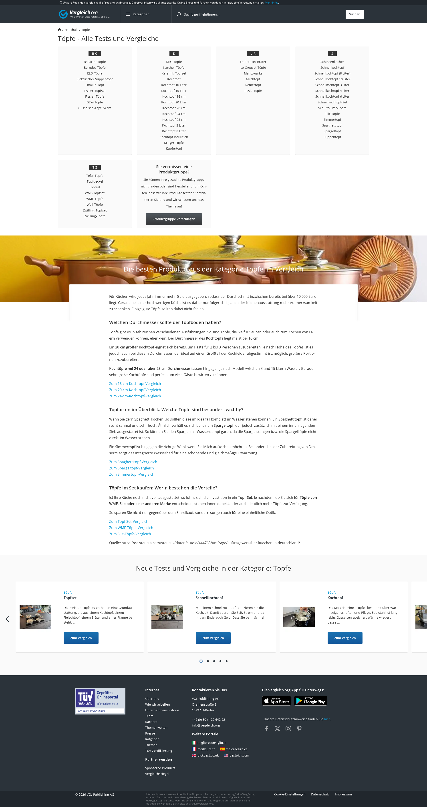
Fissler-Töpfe (94, 96)
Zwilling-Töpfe (94, 216)
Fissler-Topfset (95, 91)
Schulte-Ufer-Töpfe (332, 108)
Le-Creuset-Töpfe (253, 67)
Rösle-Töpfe (253, 91)
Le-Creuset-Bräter (253, 62)
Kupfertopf (174, 148)
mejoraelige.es (237, 749)
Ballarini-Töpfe (95, 62)
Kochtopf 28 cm (173, 119)
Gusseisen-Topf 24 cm (94, 108)
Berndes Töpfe (95, 67)
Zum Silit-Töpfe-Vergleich (130, 533)
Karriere (151, 722)
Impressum (343, 794)
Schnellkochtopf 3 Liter (332, 85)
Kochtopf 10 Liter (174, 85)
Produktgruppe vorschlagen (174, 219)
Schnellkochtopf (332, 67)
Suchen (354, 14)
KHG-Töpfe (174, 62)
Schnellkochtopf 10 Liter (332, 79)
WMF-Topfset (95, 193)
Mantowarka (253, 73)
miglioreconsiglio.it (211, 743)
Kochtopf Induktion (174, 137)
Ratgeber (152, 739)
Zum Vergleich (81, 638)
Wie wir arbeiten (157, 704)
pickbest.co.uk (208, 755)
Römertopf (253, 85)
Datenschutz (320, 794)
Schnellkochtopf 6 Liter (332, 96)
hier (327, 719)
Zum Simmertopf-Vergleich (131, 474)
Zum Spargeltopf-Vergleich (131, 468)
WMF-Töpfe (94, 199)
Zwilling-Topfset (95, 210)
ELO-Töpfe (95, 73)
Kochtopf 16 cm (173, 96)
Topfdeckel (95, 181)
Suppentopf (332, 137)
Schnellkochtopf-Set (332, 102)
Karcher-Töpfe (174, 67)
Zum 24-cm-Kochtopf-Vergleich (135, 396)
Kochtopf (174, 79)
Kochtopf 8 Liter (174, 131)
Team (149, 716)
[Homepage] (59, 30)
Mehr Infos (271, 2)
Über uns (152, 698)
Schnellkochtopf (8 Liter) (332, 73)
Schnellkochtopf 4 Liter (332, 91)
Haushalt (71, 30)
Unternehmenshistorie (162, 710)
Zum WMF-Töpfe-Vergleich (131, 527)
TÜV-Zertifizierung (158, 751)
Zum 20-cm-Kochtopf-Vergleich (135, 389)
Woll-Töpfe (95, 204)
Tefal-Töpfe (94, 175)
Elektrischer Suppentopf (95, 79)
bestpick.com (239, 755)
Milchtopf (253, 79)
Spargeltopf (332, 131)
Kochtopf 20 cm (173, 108)
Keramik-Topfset (174, 73)
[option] (81, 617)
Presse (150, 733)
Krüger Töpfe (174, 143)
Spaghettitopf (332, 125)
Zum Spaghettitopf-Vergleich (133, 461)
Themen (151, 745)
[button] (201, 661)
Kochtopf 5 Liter (174, 125)
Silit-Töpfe (332, 114)
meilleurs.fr (206, 749)
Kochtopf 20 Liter (174, 102)
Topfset (94, 187)
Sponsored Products (160, 768)
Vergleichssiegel (157, 774)
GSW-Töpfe (95, 102)
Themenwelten (156, 727)
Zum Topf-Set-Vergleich (128, 521)
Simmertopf (332, 119)
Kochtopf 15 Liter (174, 91)
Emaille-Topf (94, 85)
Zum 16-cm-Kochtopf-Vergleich (135, 383)
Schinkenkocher (332, 62)
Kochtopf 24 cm (173, 114)
